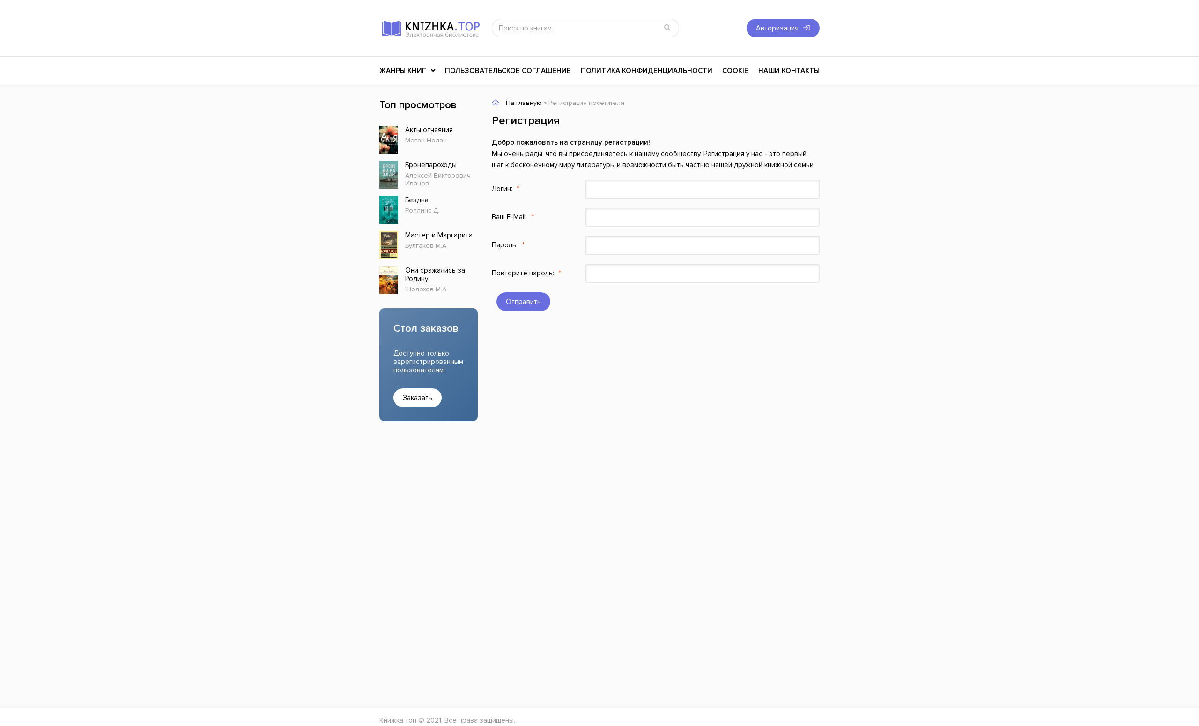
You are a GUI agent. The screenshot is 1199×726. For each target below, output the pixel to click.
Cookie (735, 71)
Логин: (502, 189)
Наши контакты (789, 71)
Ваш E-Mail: (509, 217)
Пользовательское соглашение (508, 71)
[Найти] (667, 28)
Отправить (523, 301)
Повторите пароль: (523, 273)
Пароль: (505, 245)
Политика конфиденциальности (646, 71)
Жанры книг (402, 71)
